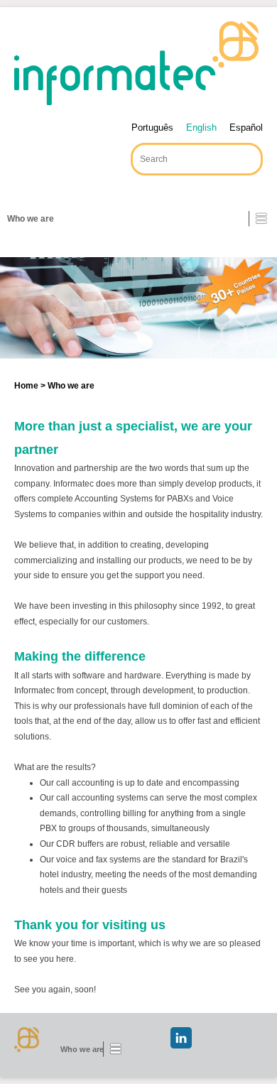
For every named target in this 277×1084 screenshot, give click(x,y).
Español (246, 127)
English (201, 127)
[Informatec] (136, 63)
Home (26, 386)
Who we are (30, 219)
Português (152, 127)
